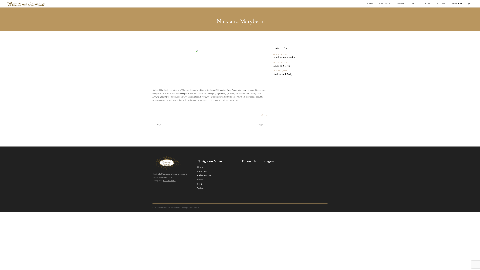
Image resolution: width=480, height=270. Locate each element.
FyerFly (220, 93)
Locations (202, 171)
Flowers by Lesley (239, 90)
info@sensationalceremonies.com (172, 174)
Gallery (200, 187)
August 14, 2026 (280, 71)
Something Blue (182, 93)
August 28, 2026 (280, 54)
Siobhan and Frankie (284, 57)
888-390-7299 (165, 177)
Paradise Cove (224, 90)
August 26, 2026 (280, 63)
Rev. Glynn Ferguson (209, 97)
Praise (200, 179)
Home (200, 167)
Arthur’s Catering (159, 97)
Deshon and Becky (283, 74)
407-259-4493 (169, 180)
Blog (199, 183)
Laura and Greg (281, 65)
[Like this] (266, 115)
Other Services (204, 175)
